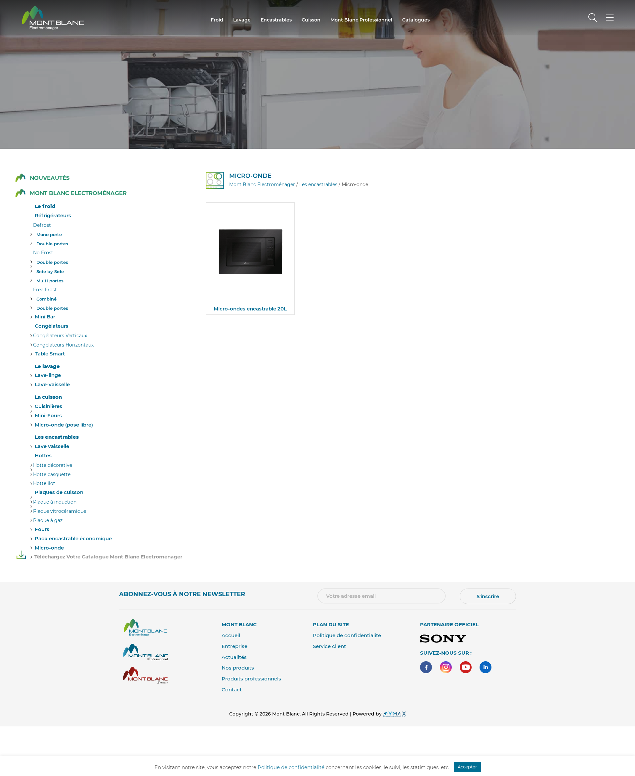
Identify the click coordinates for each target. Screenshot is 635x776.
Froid (217, 20)
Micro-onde (49, 548)
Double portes (52, 243)
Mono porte (49, 234)
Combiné (46, 299)
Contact (232, 689)
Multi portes (50, 280)
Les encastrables (57, 437)
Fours (42, 529)
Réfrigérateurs (53, 215)
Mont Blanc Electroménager (78, 193)
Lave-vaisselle (52, 384)
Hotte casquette (51, 474)
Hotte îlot (44, 483)
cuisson (311, 20)
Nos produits (238, 668)
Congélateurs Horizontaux (63, 345)
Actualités (234, 657)
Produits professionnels (251, 678)
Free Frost (45, 290)
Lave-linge (48, 375)
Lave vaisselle (52, 446)
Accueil (231, 635)
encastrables (276, 20)
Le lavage (47, 366)
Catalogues (416, 20)
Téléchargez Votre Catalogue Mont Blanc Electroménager (108, 556)
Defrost (42, 225)
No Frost (43, 253)
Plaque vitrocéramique (59, 511)
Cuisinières (48, 406)
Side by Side (50, 271)
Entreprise (234, 646)
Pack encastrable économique (73, 538)
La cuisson (48, 397)
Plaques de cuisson (59, 492)
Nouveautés (50, 178)
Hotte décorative (52, 465)
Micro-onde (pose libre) (64, 425)
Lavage (242, 20)
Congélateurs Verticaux (60, 336)
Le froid (45, 206)
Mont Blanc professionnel (361, 20)
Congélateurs (51, 326)
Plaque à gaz (48, 520)
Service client (329, 646)
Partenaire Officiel (449, 624)
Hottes (43, 455)
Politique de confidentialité (347, 635)
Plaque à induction (54, 502)
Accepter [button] (467, 766)
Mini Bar (45, 316)
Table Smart (50, 353)
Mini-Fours (48, 415)
